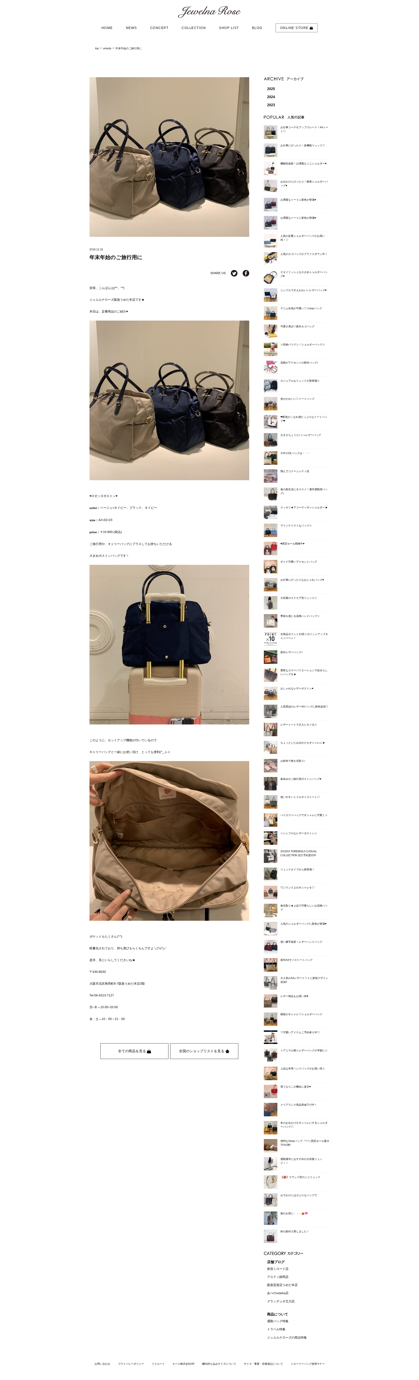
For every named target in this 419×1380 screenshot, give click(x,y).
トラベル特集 (276, 1329)
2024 (271, 97)
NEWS (131, 27)
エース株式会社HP (183, 1363)
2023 (271, 105)
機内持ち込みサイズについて (219, 1363)
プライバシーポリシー (131, 1363)
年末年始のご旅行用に (128, 48)
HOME (107, 27)
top (97, 48)
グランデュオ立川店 (281, 1301)
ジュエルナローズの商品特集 (287, 1337)
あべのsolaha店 (277, 1293)
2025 (271, 89)
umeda (107, 48)
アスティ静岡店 (277, 1277)
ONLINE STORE (295, 28)
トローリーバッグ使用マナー (308, 1363)
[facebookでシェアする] (246, 273)
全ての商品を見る (132, 1051)
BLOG (257, 27)
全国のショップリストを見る (202, 1051)
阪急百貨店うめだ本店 (282, 1285)
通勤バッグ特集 (277, 1321)
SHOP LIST (229, 27)
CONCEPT (159, 27)
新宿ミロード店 (277, 1269)
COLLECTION (194, 27)
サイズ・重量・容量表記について (263, 1363)
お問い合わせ (102, 1363)
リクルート (158, 1363)
